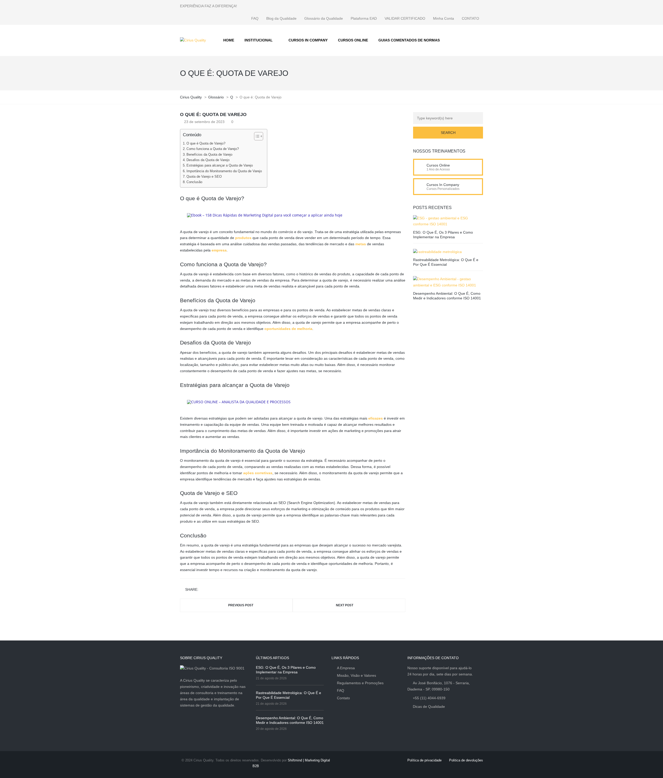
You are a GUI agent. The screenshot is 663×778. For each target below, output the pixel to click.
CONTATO (470, 18)
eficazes (375, 418)
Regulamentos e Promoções (360, 683)
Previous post (240, 605)
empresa (219, 250)
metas (360, 244)
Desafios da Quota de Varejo (207, 160)
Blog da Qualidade (281, 18)
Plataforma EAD (364, 18)
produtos (243, 238)
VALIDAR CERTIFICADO (405, 18)
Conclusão (194, 182)
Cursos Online (438, 165)
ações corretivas (257, 473)
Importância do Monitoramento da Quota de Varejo (224, 171)
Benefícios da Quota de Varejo (209, 154)
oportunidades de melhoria (288, 329)
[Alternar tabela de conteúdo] (256, 136)
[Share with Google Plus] (218, 589)
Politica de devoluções (466, 760)
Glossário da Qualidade (323, 18)
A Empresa (346, 668)
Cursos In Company (443, 185)
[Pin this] (225, 589)
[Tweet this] (210, 589)
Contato (343, 698)
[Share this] (203, 589)
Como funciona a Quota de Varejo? (212, 149)
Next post (344, 605)
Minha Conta (443, 18)
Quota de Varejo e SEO (204, 176)
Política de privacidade (424, 760)
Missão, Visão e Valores (356, 675)
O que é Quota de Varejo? (205, 143)
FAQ (254, 18)
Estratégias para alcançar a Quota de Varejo (219, 165)
